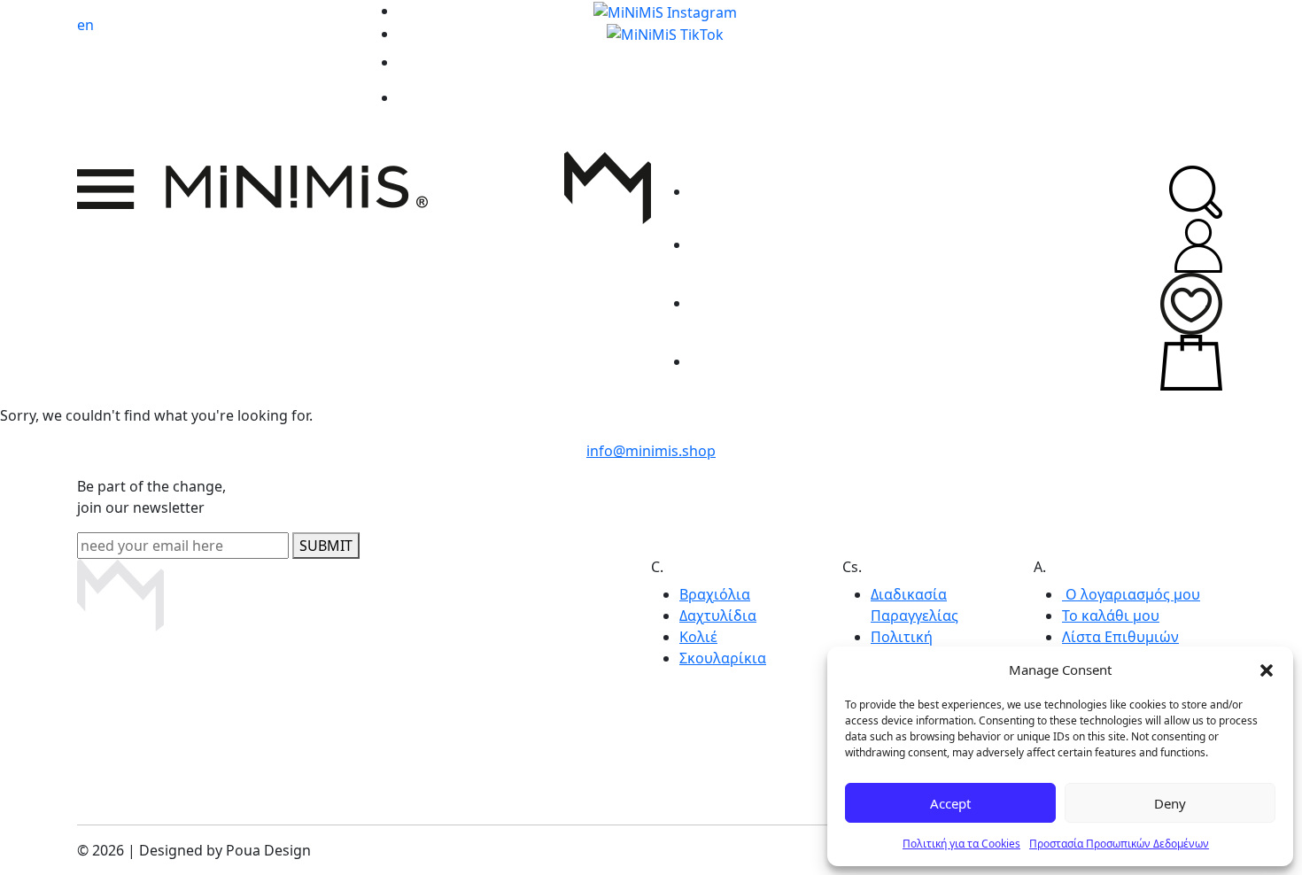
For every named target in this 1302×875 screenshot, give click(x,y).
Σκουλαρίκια (722, 658)
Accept (950, 803)
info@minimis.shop (651, 451)
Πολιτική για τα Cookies (961, 843)
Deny (1170, 803)
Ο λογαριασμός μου (1131, 594)
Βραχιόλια (714, 594)
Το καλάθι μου (1110, 615)
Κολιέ (698, 637)
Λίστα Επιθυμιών (1120, 637)
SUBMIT (326, 545)
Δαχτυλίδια (717, 615)
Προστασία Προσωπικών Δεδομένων (1119, 843)
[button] (1266, 669)
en (85, 25)
